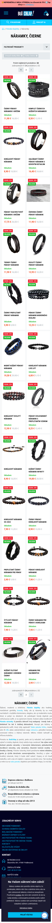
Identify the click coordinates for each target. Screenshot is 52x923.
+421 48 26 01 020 (14, 870)
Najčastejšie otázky (11, 847)
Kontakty (6, 844)
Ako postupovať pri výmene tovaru (17, 838)
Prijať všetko (26, 915)
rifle (7, 730)
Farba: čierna (30, 56)
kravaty (20, 710)
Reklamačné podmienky (12, 832)
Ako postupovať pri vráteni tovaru (17, 841)
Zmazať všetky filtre (12, 56)
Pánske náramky (6, 722)
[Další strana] (31, 70)
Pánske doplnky (12, 29)
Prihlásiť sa (40, 22)
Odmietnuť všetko (26, 908)
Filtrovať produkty (14, 47)
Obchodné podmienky (11, 826)
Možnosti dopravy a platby (13, 835)
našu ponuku (15, 762)
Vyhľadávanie (15, 22)
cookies (18, 895)
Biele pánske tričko (38, 727)
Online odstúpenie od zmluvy (14, 850)
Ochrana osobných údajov (13, 829)
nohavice (34, 730)
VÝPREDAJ (29, 5)
